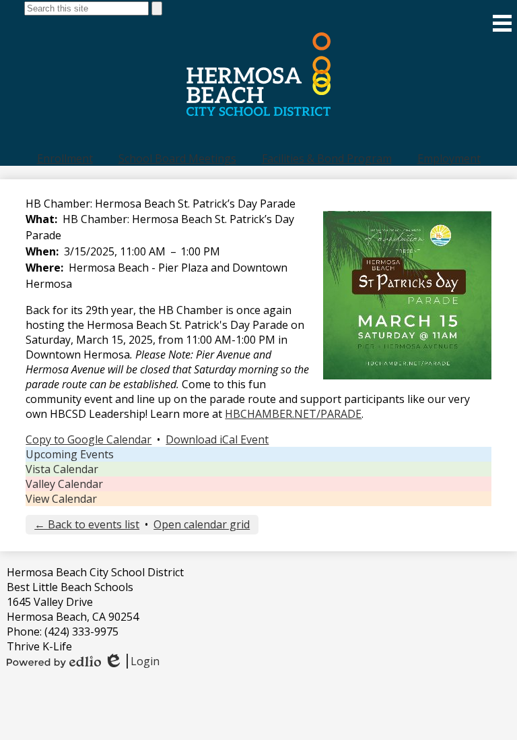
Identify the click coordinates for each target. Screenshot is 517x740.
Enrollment (65, 158)
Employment (449, 158)
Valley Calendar (64, 483)
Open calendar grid (201, 524)
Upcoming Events (70, 454)
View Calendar (61, 498)
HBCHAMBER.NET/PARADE (293, 413)
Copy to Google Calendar (88, 439)
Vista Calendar (62, 469)
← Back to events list (86, 524)
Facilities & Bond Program (327, 158)
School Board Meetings (177, 158)
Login (132, 661)
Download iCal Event (217, 439)
